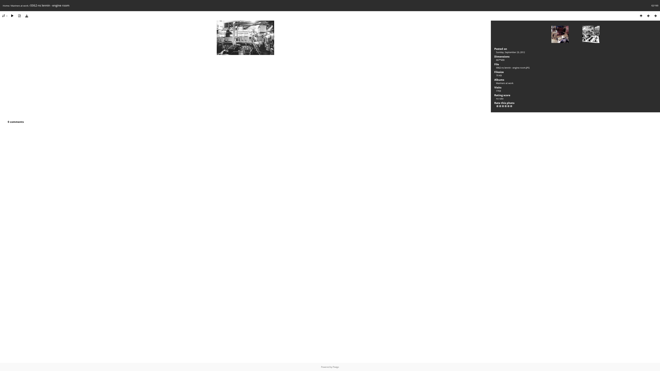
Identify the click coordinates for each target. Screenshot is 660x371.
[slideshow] (12, 16)
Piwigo (336, 367)
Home (6, 5)
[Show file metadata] (19, 16)
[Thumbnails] (641, 16)
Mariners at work (19, 5)
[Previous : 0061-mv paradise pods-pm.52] (648, 16)
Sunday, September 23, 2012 (510, 52)
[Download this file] (26, 16)
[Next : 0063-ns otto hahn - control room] (655, 16)
